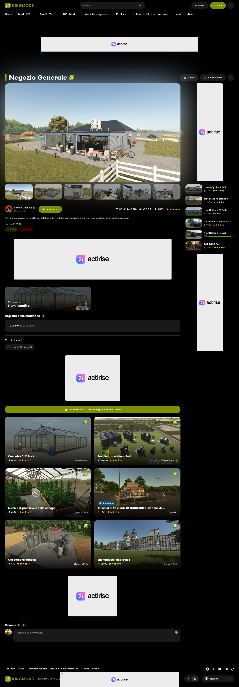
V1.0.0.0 (22, 326)
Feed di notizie (184, 14)
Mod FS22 (46, 14)
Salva (191, 77)
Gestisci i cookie (90, 668)
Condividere (215, 77)
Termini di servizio (37, 668)
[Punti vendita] (82, 305)
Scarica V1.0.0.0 (95, 409)
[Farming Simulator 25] (71, 77)
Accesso (200, 5)
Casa (8, 14)
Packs (120, 14)
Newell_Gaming (23, 207)
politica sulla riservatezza (64, 668)
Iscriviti (218, 5)
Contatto (10, 668)
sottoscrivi (52, 209)
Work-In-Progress (95, 14)
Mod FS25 (24, 14)
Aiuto (21, 668)
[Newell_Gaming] (9, 209)
